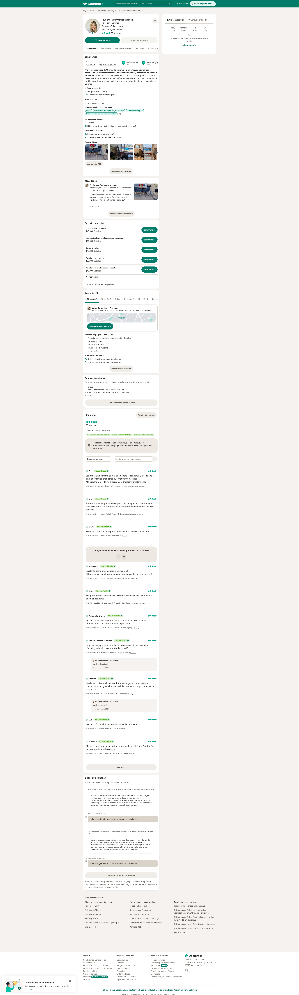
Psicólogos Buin (92, 906)
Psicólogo (102, 10)
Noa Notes (159, 965)
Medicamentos (123, 968)
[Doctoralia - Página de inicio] (97, 3)
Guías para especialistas (161, 968)
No (124, 556)
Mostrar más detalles (122, 172)
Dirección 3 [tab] (129, 299)
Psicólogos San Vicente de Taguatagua (102, 922)
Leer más (29, 989)
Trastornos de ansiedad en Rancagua (146, 922)
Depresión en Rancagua (140, 910)
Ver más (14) (90, 926)
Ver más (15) (135, 926)
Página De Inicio (89, 10)
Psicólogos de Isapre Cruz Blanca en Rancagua (194, 924)
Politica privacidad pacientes (95, 965)
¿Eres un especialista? (202, 3)
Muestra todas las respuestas (121, 875)
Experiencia (92, 48)
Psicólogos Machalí (93, 910)
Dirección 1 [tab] (92, 299)
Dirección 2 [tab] (106, 299)
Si (118, 556)
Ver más (129, 768)
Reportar (142, 486)
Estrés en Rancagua (138, 906)
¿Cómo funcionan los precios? (101, 284)
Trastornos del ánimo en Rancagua (145, 918)
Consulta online (196, 21)
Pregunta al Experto (126, 965)
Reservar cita (149, 230)
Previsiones (153, 48)
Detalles (97, 231)
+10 (119, 114)
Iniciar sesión (182, 3)
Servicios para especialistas (163, 962)
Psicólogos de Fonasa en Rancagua (189, 906)
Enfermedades (123, 974)
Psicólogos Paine (92, 918)
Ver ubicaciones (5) (106, 134)
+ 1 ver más (93, 351)
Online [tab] (117, 299)
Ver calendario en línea (110, 137)
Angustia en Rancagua (139, 914)
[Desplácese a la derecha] (157, 49)
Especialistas (122, 960)
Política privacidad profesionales (97, 968)
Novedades (106, 48)
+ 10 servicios (92, 277)
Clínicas (120, 962)
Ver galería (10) (94, 164)
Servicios (121, 971)
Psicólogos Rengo (93, 914)
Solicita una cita (189, 45)
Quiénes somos (90, 974)
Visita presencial (176, 21)
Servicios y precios (123, 48)
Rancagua (140, 310)
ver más (88, 84)
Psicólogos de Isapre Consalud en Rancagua (193, 928)
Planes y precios (158, 960)
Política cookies (90, 971)
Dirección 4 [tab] (143, 299)
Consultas (139, 48)
